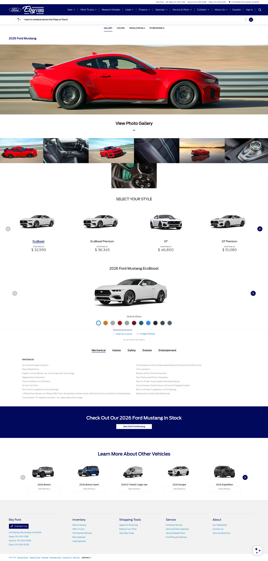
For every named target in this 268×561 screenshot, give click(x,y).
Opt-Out (76, 557)
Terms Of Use (35, 557)
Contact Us (20, 526)
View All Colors (123, 334)
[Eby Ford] (33, 9)
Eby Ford (12, 557)
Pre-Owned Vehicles (82, 533)
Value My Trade (126, 533)
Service (171, 519)
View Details (44, 489)
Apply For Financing (128, 525)
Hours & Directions (221, 533)
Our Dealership (220, 525)
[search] (260, 10)
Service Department (175, 533)
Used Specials (79, 541)
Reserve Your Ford (127, 529)
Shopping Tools (130, 519)
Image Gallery (147, 333)
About (217, 519)
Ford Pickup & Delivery (176, 537)
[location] (229, 2)
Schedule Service (174, 525)
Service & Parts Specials (177, 529)
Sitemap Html (55, 557)
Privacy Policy (22, 557)
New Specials (78, 537)
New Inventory (79, 525)
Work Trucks (78, 529)
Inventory (79, 519)
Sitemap (45, 557)
